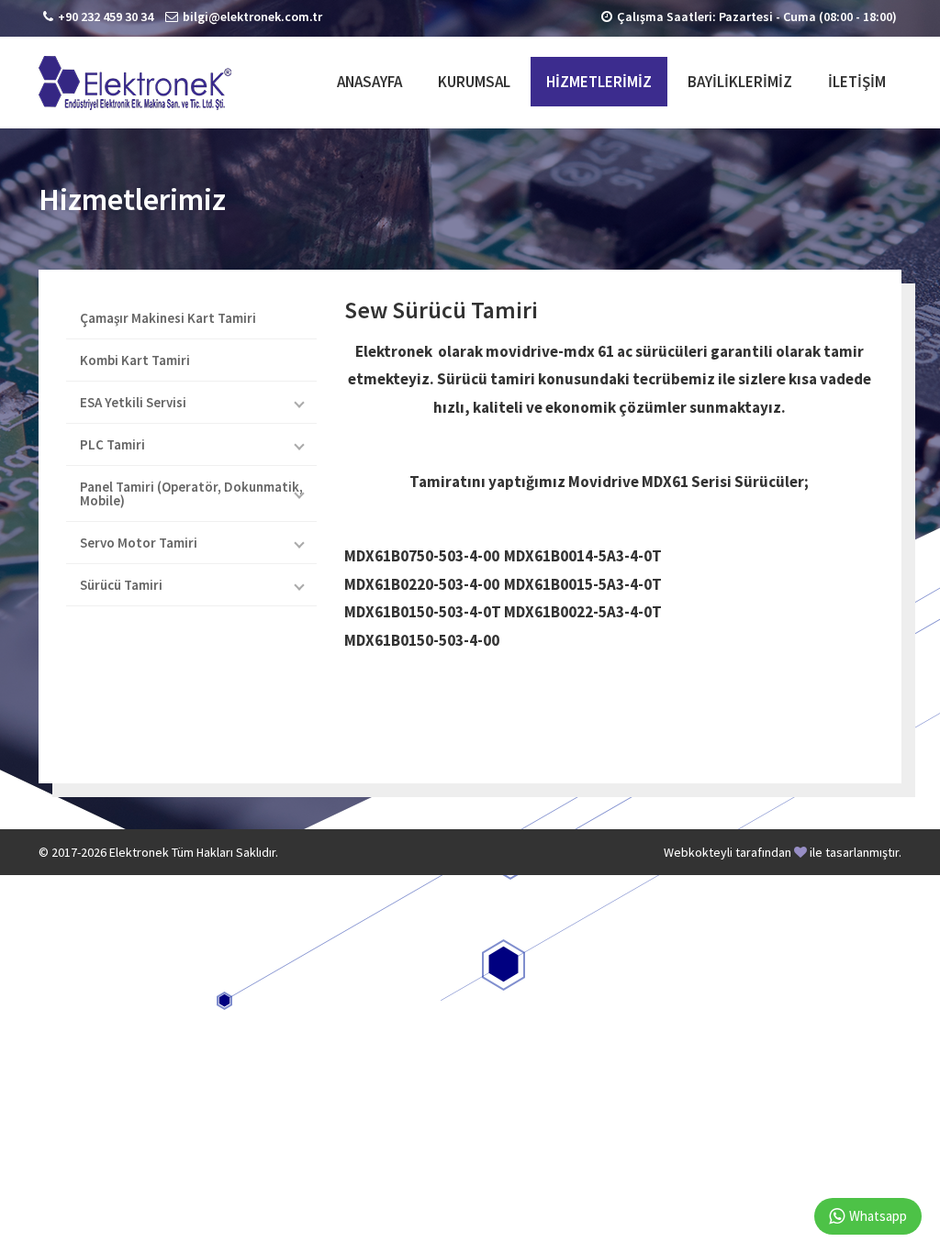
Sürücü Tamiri (121, 584)
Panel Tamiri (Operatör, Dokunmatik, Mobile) (191, 493)
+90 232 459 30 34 (105, 16)
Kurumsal (474, 82)
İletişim (857, 82)
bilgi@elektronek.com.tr (252, 16)
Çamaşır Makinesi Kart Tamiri (168, 318)
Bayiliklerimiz (740, 82)
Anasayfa (369, 82)
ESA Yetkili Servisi (133, 402)
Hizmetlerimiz (599, 82)
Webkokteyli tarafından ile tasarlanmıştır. (782, 852)
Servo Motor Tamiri (138, 542)
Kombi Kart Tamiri (135, 360)
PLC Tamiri (112, 444)
